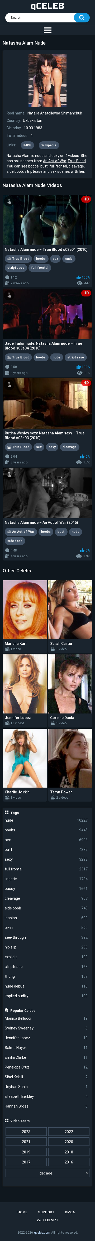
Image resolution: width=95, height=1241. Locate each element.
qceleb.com (42, 1232)
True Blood (77, 161)
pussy (46, 889)
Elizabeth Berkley (46, 1096)
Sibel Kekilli (46, 1077)
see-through (46, 937)
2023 (26, 1132)
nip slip (46, 947)
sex (46, 840)
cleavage (46, 898)
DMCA (70, 1212)
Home (22, 1212)
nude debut (46, 986)
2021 (26, 1142)
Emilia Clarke (46, 1057)
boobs (46, 830)
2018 (69, 1152)
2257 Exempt (47, 1220)
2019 (26, 1152)
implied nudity (46, 996)
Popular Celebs (22, 1010)
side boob (46, 908)
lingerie (46, 879)
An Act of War (54, 161)
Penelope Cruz (46, 1067)
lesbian (46, 918)
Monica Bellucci (46, 1018)
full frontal (46, 869)
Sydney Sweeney (46, 1028)
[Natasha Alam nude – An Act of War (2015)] (47, 493)
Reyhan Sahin (46, 1087)
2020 (69, 1142)
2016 (69, 1162)
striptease (46, 967)
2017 (26, 1162)
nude (46, 820)
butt (46, 849)
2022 (69, 1132)
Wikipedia (48, 145)
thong (46, 976)
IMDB (27, 145)
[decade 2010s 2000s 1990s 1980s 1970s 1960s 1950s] (48, 1173)
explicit (46, 957)
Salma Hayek (46, 1048)
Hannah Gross (46, 1106)
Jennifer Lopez (46, 1038)
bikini (46, 928)
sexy (46, 859)
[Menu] (47, 30)
